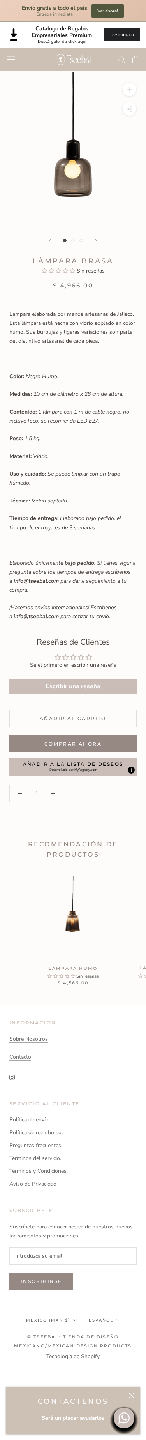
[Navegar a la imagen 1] (65, 240)
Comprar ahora (73, 744)
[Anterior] (50, 240)
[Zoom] (129, 89)
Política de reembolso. (36, 1132)
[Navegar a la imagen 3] (81, 240)
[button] (59, 271)
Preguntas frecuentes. (35, 1145)
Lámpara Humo (73, 968)
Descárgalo (122, 35)
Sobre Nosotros (28, 1039)
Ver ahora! (107, 11)
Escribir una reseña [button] (73, 686)
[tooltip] (131, 770)
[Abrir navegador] (11, 59)
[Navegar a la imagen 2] (73, 240)
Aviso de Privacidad (32, 1184)
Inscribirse (41, 1281)
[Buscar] (121, 59)
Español (101, 1320)
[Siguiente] (96, 240)
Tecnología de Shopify (73, 1356)
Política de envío (29, 1119)
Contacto (20, 1057)
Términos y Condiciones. (38, 1171)
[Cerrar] (131, 1395)
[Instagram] (12, 1076)
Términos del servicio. (35, 1158)
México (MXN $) (48, 1320)
